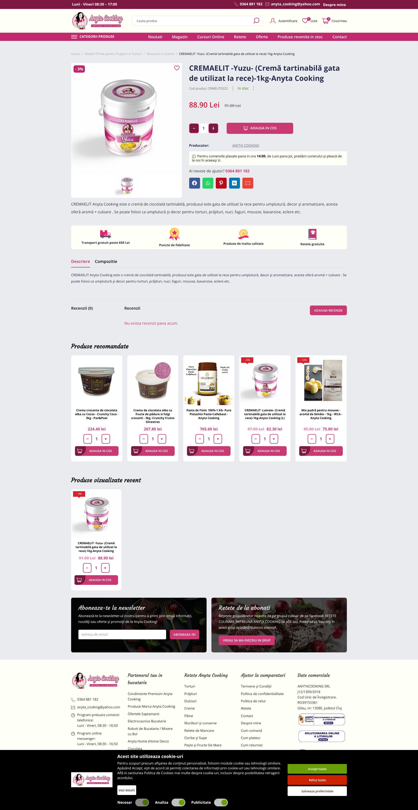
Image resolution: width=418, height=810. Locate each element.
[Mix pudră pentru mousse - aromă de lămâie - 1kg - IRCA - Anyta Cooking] (321, 381)
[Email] (247, 183)
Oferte (262, 37)
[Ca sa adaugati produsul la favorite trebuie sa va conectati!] (176, 68)
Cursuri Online (210, 37)
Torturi (189, 686)
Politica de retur (253, 701)
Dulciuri (190, 701)
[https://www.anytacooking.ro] (97, 21)
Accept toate (317, 769)
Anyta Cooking (245, 145)
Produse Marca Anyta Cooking (151, 706)
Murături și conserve (200, 723)
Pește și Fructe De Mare (203, 745)
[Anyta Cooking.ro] (91, 779)
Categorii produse (97, 36)
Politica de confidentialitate (262, 694)
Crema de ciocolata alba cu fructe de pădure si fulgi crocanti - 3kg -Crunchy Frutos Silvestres (152, 416)
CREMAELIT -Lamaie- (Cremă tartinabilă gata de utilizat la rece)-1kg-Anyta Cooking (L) (264, 414)
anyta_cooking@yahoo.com (98, 707)
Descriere (80, 261)
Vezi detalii (127, 790)
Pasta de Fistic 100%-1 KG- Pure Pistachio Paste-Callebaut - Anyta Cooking (209, 414)
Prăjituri (190, 694)
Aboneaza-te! (184, 634)
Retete (240, 37)
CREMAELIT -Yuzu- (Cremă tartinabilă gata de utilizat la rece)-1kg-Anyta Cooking (96, 547)
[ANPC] (322, 720)
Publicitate (201, 802)
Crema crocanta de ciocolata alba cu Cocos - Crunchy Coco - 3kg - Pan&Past (96, 414)
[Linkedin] (234, 183)
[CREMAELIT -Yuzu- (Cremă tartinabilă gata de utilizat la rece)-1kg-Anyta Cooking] (96, 514)
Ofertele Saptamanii (143, 714)
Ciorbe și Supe (195, 738)
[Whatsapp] (207, 183)
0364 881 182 (237, 171)
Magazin (180, 37)
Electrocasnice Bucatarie (147, 721)
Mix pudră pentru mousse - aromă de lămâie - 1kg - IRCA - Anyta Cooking (320, 414)
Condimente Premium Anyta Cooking (150, 697)
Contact (339, 37)
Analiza (161, 802)
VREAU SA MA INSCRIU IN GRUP (246, 640)
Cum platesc (250, 738)
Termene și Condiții (256, 686)
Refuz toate (317, 780)
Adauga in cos (263, 128)
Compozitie (106, 261)
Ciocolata (135, 749)
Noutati (155, 37)
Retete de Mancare (199, 730)
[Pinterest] (221, 183)
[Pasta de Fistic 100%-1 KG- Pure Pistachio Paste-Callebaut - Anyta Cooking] (209, 381)
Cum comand (251, 730)
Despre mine (251, 723)
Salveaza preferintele (317, 791)
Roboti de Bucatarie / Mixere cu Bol (150, 731)
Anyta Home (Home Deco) (148, 741)
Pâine (188, 716)
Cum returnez (252, 745)
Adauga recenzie (328, 310)
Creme (189, 708)
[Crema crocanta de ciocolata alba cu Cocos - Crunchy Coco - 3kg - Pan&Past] (97, 381)
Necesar (124, 802)
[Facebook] (194, 183)
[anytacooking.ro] (95, 681)
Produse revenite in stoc (300, 37)
